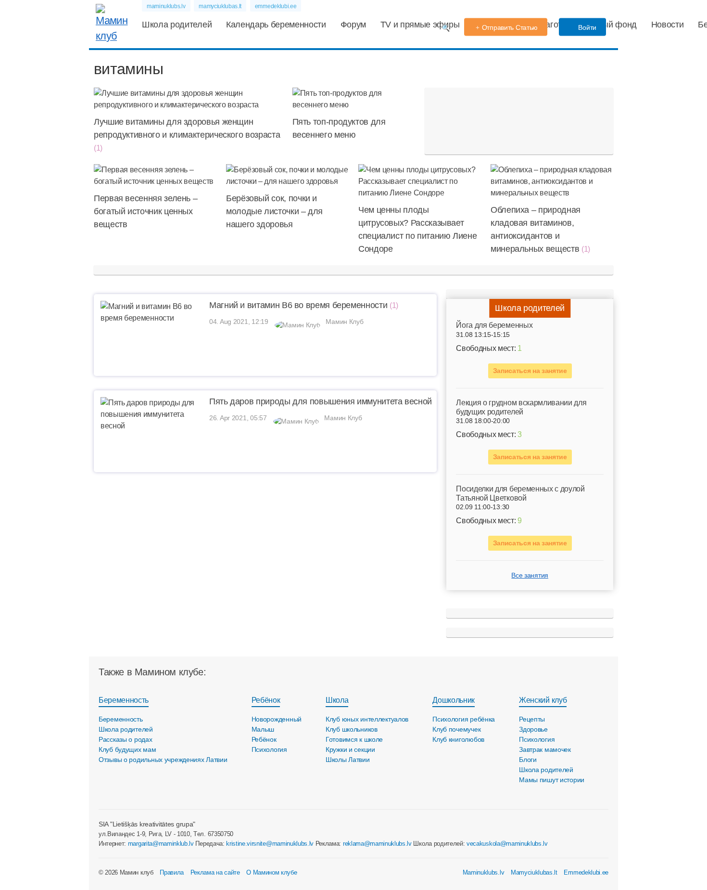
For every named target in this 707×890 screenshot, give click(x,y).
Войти (586, 27)
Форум (353, 24)
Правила (172, 872)
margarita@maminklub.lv (161, 843)
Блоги (528, 759)
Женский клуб (543, 700)
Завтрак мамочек (545, 749)
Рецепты (532, 719)
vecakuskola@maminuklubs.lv (507, 843)
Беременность (124, 700)
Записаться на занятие (530, 370)
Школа (337, 700)
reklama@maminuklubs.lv (377, 843)
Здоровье (533, 729)
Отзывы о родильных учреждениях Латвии (163, 759)
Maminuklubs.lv (484, 872)
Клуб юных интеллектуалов (367, 719)
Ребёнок (266, 700)
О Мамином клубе (271, 872)
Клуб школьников (352, 729)
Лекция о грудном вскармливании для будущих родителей (521, 407)
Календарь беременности (276, 24)
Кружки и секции (350, 749)
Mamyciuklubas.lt (534, 872)
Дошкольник (453, 700)
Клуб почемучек (456, 729)
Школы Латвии (348, 759)
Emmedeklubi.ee (586, 872)
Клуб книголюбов (458, 739)
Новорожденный (277, 719)
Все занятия (529, 575)
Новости (667, 24)
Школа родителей (177, 24)
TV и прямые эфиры (420, 24)
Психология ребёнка (463, 719)
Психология (269, 749)
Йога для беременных (494, 325)
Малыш (263, 729)
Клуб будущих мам (127, 749)
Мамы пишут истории (551, 780)
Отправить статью (510, 27)
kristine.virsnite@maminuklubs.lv (270, 843)
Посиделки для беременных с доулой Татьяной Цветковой (520, 493)
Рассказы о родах (125, 739)
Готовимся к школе (354, 739)
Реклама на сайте (215, 872)
